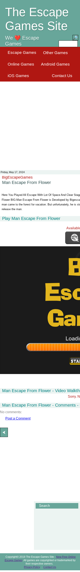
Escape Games (22, 52)
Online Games (21, 64)
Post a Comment (18, 418)
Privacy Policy (32, 567)
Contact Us (62, 75)
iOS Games (18, 75)
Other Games (55, 52)
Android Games (55, 64)
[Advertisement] (40, 123)
